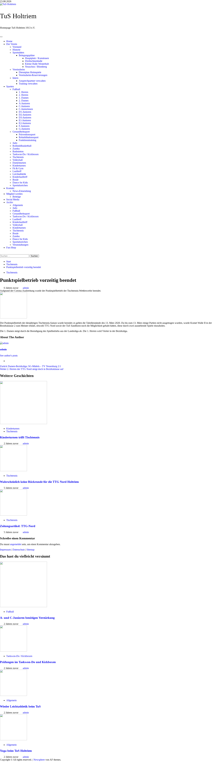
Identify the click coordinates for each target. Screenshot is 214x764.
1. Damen (24, 97)
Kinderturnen (19, 165)
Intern (15, 78)
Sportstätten (18, 52)
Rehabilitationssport (28, 137)
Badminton (18, 151)
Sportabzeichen (20, 185)
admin (26, 288)
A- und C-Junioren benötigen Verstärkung (27, 617)
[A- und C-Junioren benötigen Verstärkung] (23, 606)
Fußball (16, 89)
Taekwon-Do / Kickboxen (26, 154)
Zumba (16, 148)
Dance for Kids (20, 182)
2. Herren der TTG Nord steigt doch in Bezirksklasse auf (31, 369)
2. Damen (24, 100)
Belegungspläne (27, 55)
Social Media (12, 199)
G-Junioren (24, 128)
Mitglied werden (14, 193)
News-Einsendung (22, 191)
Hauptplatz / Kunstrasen (37, 58)
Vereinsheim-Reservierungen (33, 75)
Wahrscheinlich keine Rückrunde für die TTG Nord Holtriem (39, 481)
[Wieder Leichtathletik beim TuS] (13, 695)
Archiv (9, 202)
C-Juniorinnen (26, 109)
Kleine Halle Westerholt (37, 63)
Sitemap (30, 549)
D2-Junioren (25, 114)
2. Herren (23, 95)
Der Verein (11, 44)
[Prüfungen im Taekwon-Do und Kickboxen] (13, 650)
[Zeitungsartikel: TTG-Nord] (13, 514)
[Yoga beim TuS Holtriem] (13, 739)
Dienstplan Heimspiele (30, 72)
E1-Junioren (25, 120)
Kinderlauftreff (20, 177)
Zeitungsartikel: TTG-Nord (17, 526)
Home (9, 41)
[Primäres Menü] (1, 36)
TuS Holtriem (18, 16)
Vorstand (17, 47)
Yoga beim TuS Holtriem (16, 750)
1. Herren (23, 92)
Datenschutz (19, 549)
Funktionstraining (27, 140)
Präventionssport (27, 134)
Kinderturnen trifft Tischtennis (19, 437)
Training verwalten (28, 83)
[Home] (1, 33)
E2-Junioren (25, 123)
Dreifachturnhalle (33, 61)
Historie (16, 49)
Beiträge (17, 196)
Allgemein (18, 205)
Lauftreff (17, 171)
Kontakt (10, 188)
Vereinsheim (19, 69)
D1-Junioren (25, 112)
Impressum (5, 549)
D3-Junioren (25, 117)
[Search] (1, 253)
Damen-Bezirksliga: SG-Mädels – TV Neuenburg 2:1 (30, 366)
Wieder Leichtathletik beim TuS (20, 706)
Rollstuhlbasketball (22, 145)
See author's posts (9, 355)
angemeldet (15, 544)
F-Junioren (24, 126)
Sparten (10, 86)
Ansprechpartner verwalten (32, 80)
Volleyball (18, 160)
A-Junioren (24, 103)
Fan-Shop (11, 247)
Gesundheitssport (21, 131)
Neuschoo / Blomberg (36, 66)
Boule (15, 179)
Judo (15, 143)
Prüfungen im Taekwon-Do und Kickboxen (28, 662)
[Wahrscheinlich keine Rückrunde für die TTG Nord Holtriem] (13, 470)
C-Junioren (24, 106)
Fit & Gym (18, 168)
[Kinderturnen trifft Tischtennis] (23, 423)
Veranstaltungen (20, 244)
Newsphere (39, 759)
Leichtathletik (19, 174)
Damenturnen (19, 162)
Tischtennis (18, 157)
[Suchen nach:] (15, 256)
